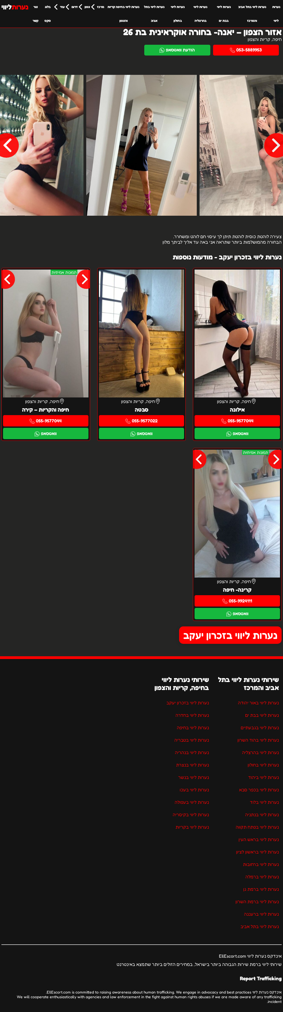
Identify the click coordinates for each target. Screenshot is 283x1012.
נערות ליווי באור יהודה (258, 702)
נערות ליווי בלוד (264, 802)
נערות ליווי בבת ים (224, 14)
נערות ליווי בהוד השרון (258, 740)
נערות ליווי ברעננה (261, 914)
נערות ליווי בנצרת (192, 765)
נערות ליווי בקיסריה (191, 814)
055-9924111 (240, 600)
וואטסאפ (240, 433)
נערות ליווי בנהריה (192, 752)
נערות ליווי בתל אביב (154, 14)
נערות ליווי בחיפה (193, 727)
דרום (75, 7)
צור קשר (35, 14)
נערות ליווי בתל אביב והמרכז (252, 14)
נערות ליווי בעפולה (192, 802)
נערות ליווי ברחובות (261, 864)
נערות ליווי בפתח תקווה (257, 827)
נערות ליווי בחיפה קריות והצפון (123, 14)
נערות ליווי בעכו (194, 789)
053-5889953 (249, 49)
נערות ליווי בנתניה (262, 814)
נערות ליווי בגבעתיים (260, 727)
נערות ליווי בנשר (193, 777)
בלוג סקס (47, 14)
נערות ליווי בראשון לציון (257, 852)
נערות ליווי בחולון (178, 14)
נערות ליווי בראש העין (259, 839)
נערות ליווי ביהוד (263, 777)
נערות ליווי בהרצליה (200, 14)
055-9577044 (240, 420)
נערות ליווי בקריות (192, 827)
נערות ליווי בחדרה (192, 715)
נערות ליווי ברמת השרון (257, 901)
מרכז (100, 7)
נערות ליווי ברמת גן (261, 889)
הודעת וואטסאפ (180, 49)
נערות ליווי (276, 14)
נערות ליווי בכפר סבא (259, 789)
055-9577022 (145, 420)
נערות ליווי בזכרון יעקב (230, 635)
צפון (87, 7)
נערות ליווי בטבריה (191, 740)
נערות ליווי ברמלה (262, 876)
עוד (62, 7)
